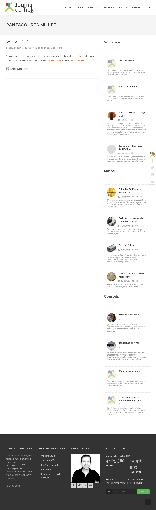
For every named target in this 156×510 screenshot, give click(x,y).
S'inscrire (143, 491)
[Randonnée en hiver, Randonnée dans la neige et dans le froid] (111, 346)
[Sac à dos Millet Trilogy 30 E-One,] (111, 115)
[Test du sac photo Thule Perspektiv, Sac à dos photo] (111, 276)
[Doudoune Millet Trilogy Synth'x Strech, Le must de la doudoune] (111, 149)
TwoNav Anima (126, 245)
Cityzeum (46, 469)
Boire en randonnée (128, 314)
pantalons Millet (55, 60)
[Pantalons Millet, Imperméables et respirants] (111, 63)
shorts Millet (77, 60)
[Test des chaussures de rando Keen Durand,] (111, 221)
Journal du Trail (49, 460)
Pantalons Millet (126, 60)
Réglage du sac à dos (129, 371)
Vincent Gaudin (48, 456)
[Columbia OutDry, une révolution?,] (111, 192)
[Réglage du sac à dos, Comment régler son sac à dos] (111, 374)
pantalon (50, 48)
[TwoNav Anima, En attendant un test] (111, 248)
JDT (29, 48)
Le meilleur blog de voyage (51, 476)
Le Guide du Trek (49, 465)
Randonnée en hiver (128, 343)
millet (40, 48)
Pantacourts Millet (128, 86)
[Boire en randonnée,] (111, 317)
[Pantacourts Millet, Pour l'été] (111, 89)
